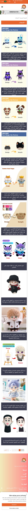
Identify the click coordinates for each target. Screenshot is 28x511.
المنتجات (17, 18)
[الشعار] (24, 7)
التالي (5, 450)
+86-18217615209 (18, 0)
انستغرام (23, 476)
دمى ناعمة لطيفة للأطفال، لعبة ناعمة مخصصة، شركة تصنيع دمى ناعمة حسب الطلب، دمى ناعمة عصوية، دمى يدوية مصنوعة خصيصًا (14, 196)
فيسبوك (23, 479)
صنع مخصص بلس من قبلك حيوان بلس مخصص (14, 266)
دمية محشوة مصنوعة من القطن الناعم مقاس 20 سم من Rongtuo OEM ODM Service (14, 301)
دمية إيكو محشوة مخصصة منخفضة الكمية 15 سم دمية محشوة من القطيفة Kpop (14, 371)
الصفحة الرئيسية (23, 18)
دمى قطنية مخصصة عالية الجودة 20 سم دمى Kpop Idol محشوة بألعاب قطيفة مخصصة (14, 406)
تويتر (24, 474)
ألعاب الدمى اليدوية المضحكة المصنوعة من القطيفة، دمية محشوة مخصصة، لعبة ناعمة (14, 441)
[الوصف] (24, 460)
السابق (22, 450)
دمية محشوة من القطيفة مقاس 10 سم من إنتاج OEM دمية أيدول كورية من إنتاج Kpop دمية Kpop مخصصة (14, 336)
